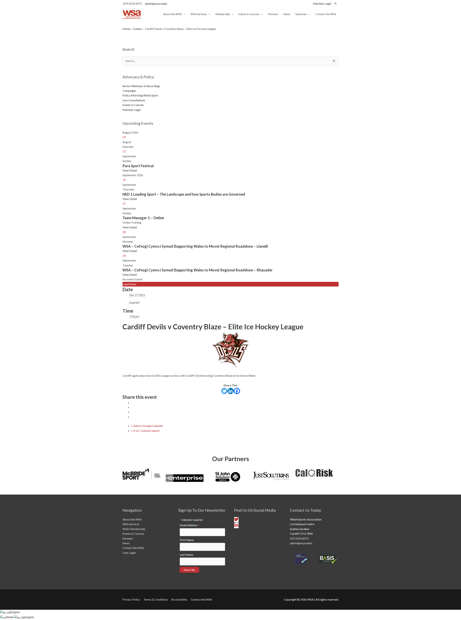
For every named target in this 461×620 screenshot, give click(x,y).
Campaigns (129, 90)
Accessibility (179, 599)
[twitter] (237, 520)
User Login (129, 552)
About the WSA (132, 519)
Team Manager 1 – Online (143, 218)
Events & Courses (133, 105)
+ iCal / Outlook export (145, 430)
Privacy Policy (131, 599)
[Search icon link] (335, 3)
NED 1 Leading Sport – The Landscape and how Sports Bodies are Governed (183, 194)
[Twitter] (224, 391)
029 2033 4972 (299, 538)
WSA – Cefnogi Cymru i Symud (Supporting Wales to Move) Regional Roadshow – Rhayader (197, 270)
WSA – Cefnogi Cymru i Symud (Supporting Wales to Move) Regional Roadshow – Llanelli (195, 246)
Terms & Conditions (156, 599)
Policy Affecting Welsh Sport (140, 95)
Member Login (131, 109)
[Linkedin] (230, 391)
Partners (127, 538)
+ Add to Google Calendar (147, 425)
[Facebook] (237, 391)
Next (344, 478)
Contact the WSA (133, 547)
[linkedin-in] (236, 526)
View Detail (129, 170)
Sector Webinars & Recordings (141, 86)
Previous (117, 478)
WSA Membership (133, 529)
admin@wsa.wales (156, 3)
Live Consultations (133, 100)
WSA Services (131, 524)
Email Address (190, 525)
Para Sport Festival (138, 166)
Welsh (10, 617)
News (126, 543)
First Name (187, 540)
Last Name (186, 554)
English (15, 612)
